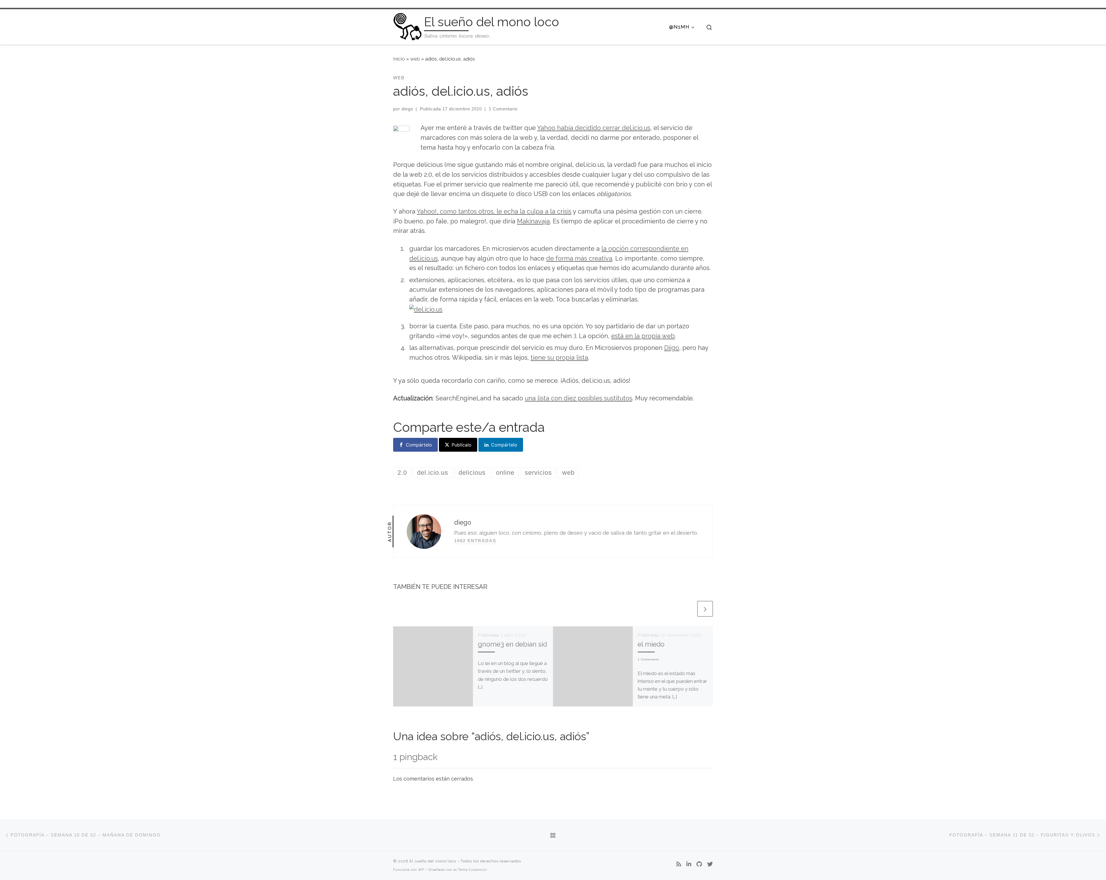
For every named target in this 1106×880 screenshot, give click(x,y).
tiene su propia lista (559, 357)
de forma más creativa (579, 258)
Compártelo (419, 445)
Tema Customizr (472, 870)
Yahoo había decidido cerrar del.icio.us (593, 127)
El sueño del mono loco (433, 861)
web (415, 59)
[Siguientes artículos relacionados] (705, 609)
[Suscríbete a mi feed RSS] (678, 864)
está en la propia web (643, 336)
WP (421, 870)
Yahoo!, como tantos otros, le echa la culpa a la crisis (494, 211)
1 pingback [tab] (415, 757)
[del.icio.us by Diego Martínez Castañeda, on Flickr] (425, 309)
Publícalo (461, 445)
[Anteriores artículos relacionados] (688, 609)
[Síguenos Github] (699, 864)
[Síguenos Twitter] (710, 864)
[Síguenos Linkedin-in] (688, 864)
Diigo (671, 347)
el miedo (651, 644)
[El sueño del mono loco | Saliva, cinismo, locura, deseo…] (407, 25)
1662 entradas (475, 540)
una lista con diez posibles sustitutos (578, 398)
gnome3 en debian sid (512, 644)
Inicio (399, 59)
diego (407, 108)
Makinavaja (533, 221)
